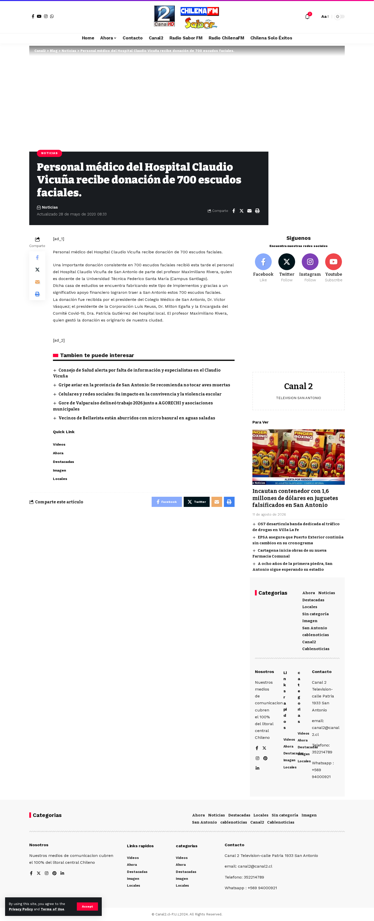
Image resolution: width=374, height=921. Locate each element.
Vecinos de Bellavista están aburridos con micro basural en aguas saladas (137, 418)
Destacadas (313, 600)
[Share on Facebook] (233, 211)
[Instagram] (46, 16)
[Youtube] (334, 268)
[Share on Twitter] (241, 211)
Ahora (308, 593)
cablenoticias (315, 635)
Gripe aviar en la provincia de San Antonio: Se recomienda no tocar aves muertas (144, 385)
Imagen (310, 621)
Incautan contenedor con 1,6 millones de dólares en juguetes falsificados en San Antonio (295, 498)
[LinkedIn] (257, 768)
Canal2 (309, 642)
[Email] (249, 211)
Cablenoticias (315, 649)
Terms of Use (52, 909)
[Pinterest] (265, 758)
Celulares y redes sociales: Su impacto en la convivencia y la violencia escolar (140, 394)
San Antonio (314, 628)
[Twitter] (287, 268)
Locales (309, 607)
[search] (315, 16)
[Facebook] (33, 16)
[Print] (257, 211)
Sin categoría (315, 614)
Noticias (49, 153)
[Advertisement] (298, 331)
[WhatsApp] (52, 16)
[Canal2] (187, 16)
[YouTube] (39, 16)
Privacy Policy (21, 909)
